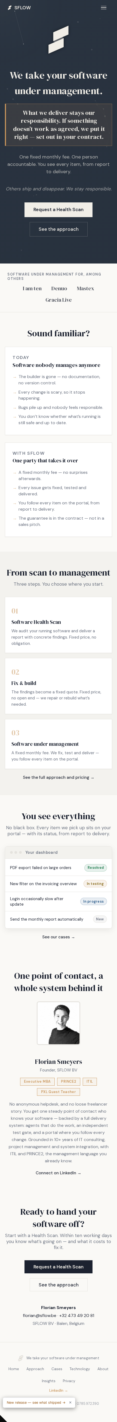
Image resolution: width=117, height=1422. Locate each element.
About (103, 1369)
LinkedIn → (58, 1390)
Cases (56, 1369)
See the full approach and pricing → (58, 777)
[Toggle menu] (104, 8)
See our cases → (58, 937)
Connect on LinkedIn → (58, 1173)
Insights (49, 1381)
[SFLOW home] (58, 62)
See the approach (59, 229)
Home (13, 1369)
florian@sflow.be (39, 1315)
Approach (35, 1369)
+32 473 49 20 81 (76, 1315)
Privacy (69, 1381)
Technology (80, 1369)
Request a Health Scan (58, 209)
